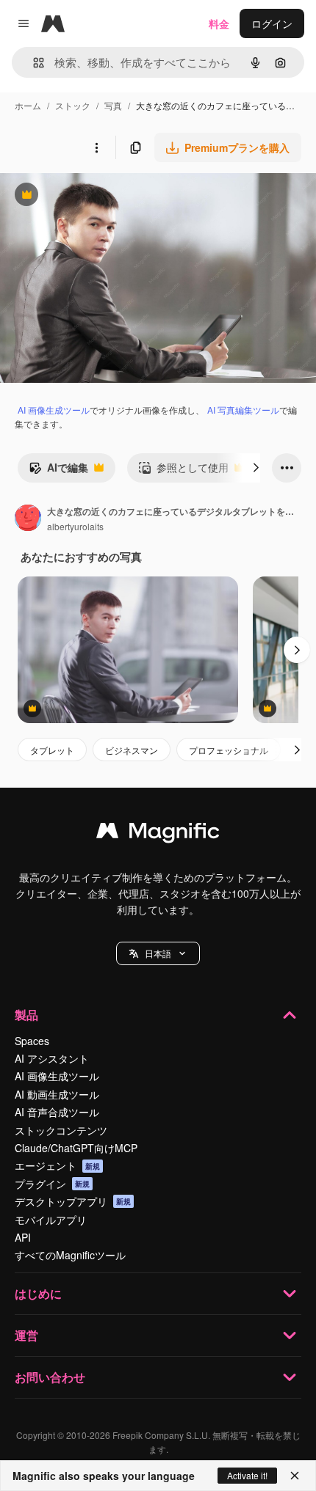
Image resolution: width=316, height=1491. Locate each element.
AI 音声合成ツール (57, 1111)
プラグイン (52, 1183)
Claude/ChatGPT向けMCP (76, 1147)
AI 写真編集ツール (243, 409)
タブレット (52, 750)
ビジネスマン (131, 750)
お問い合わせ (50, 1377)
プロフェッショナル (228, 750)
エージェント (57, 1165)
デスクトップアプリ (73, 1201)
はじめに (38, 1293)
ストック (72, 105)
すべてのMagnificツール (70, 1255)
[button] (158, 953)
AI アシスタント (52, 1058)
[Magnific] (158, 834)
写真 (113, 105)
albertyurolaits (75, 526)
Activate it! (247, 1475)
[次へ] (256, 468)
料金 (219, 23)
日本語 (158, 953)
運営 (26, 1335)
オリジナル (101, 196)
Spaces (32, 1040)
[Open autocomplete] (32, 62)
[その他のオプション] (96, 147)
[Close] (295, 1475)
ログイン (271, 23)
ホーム (28, 105)
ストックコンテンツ (61, 1130)
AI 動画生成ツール (57, 1094)
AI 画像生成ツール (54, 409)
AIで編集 (58, 471)
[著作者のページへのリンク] (28, 519)
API (23, 1237)
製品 (26, 1014)
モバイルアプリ (51, 1219)
